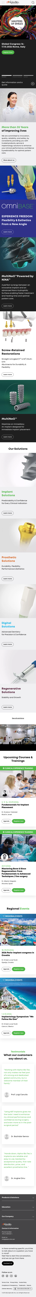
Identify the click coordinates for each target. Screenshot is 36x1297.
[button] (32, 83)
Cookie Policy (22, 1282)
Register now (18, 821)
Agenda (6, 821)
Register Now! (8, 52)
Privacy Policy (14, 1282)
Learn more (7, 232)
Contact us (8, 1263)
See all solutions (18, 718)
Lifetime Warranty (7, 1288)
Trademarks (22, 1285)
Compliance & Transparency (10, 1285)
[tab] (7, 76)
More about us (8, 160)
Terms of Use (5, 1282)
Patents (29, 1285)
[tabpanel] (18, 42)
